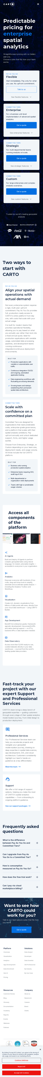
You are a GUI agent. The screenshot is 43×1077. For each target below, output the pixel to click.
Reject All (21, 1066)
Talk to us (21, 89)
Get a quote (21, 125)
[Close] (40, 1049)
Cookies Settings (21, 1060)
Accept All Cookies (21, 1073)
